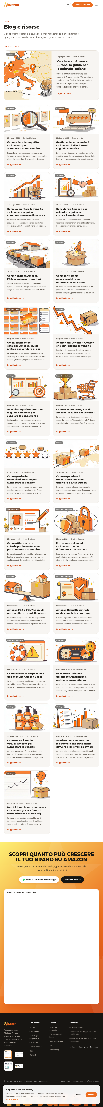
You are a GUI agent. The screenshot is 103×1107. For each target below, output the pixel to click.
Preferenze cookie (92, 1081)
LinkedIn (73, 1047)
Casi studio (34, 1031)
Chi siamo (34, 1042)
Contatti (33, 1055)
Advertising (54, 1050)
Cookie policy (12, 1099)
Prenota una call (82, 5)
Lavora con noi (36, 1047)
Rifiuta (78, 1095)
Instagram (83, 1047)
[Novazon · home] (11, 5)
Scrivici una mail (73, 879)
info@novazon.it (76, 1027)
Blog (31, 1051)
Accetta (91, 1095)
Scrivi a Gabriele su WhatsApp (41, 879)
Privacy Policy (65, 1081)
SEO (51, 1045)
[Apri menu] (96, 4)
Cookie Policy (78, 1081)
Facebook (94, 1047)
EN (68, 5)
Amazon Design (56, 1041)
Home (32, 1027)
